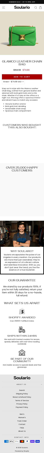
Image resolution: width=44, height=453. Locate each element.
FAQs (22, 428)
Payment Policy (22, 407)
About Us (21, 384)
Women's (22, 417)
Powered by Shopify (22, 451)
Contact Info (21, 437)
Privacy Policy (21, 404)
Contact (22, 424)
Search (22, 390)
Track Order (22, 421)
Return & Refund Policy (22, 397)
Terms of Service (22, 401)
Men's (22, 414)
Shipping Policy (22, 394)
